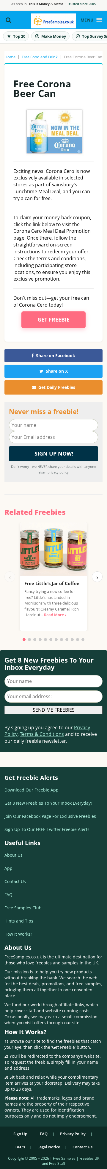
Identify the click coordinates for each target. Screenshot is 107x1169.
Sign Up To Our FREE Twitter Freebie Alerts (46, 829)
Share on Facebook (55, 355)
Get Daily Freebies (56, 387)
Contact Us (15, 881)
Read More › (55, 614)
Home (9, 57)
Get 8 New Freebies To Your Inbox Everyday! (48, 803)
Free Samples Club (23, 908)
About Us (13, 855)
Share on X (57, 371)
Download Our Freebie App (31, 790)
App (8, 868)
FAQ (8, 894)
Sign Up (20, 1133)
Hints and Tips (18, 921)
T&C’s (20, 1147)
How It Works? (18, 934)
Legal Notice (48, 1147)
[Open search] (8, 20)
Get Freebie (53, 319)
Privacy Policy (73, 1133)
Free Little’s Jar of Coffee (51, 583)
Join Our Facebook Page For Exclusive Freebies (50, 816)
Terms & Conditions (42, 734)
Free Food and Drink (40, 57)
